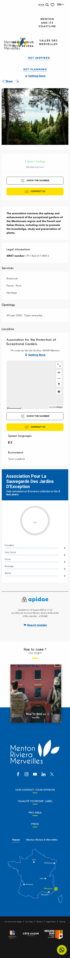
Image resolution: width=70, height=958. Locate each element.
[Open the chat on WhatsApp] (62, 950)
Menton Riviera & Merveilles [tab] (42, 840)
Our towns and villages (13, 922)
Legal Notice (51, 922)
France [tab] (16, 840)
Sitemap (62, 922)
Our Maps (29, 922)
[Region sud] (53, 934)
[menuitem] (47, 23)
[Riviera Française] (12, 934)
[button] (47, 5)
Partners (39, 922)
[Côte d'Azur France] (30, 934)
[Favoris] (53, 4)
